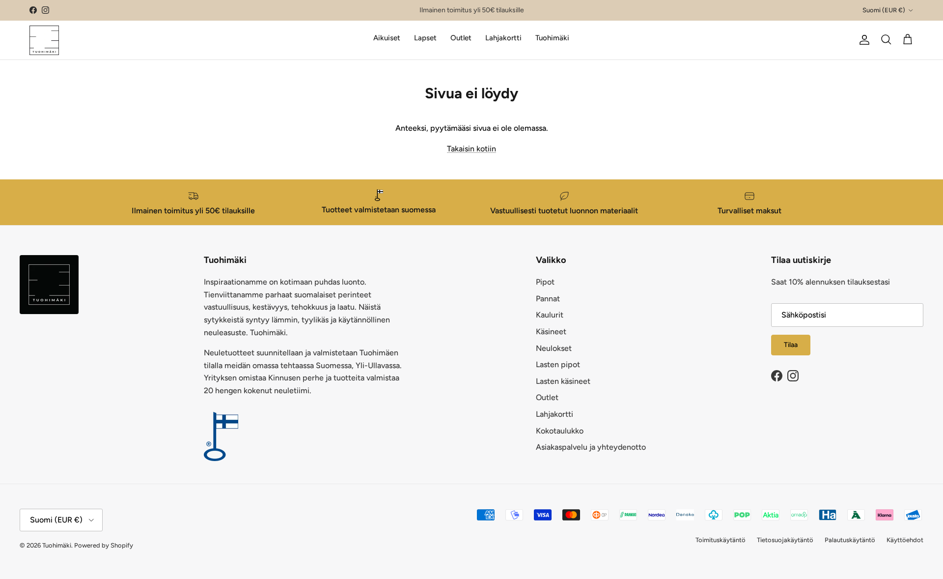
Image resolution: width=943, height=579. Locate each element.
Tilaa (791, 345)
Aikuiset (386, 37)
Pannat (548, 298)
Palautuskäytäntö (850, 540)
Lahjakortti (503, 37)
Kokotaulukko (559, 430)
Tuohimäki (552, 37)
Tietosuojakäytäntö (785, 540)
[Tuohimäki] (44, 40)
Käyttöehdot (905, 540)
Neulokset (554, 348)
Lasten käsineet (563, 381)
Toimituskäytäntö (720, 540)
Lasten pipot (558, 364)
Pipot (545, 282)
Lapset (425, 37)
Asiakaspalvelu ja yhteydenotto (591, 447)
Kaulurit (549, 314)
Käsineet (551, 331)
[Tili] (862, 40)
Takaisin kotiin (471, 148)
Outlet (461, 37)
